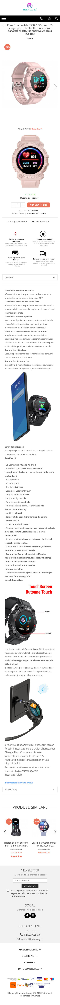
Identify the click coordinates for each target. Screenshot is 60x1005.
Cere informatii (41, 221)
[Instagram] (33, 915)
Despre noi (29, 955)
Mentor (30, 38)
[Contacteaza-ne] (41, 18)
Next (55, 87)
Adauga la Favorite (18, 221)
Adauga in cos (38, 204)
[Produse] (4, 19)
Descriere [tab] (9, 277)
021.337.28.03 (32, 934)
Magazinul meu (29, 949)
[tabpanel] (30, 83)
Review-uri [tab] (11, 789)
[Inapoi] (2, 26)
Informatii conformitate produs (19, 782)
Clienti (29, 962)
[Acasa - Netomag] (30, 7)
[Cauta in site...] (56, 18)
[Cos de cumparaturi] (49, 18)
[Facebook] (27, 915)
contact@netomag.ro (31, 939)
